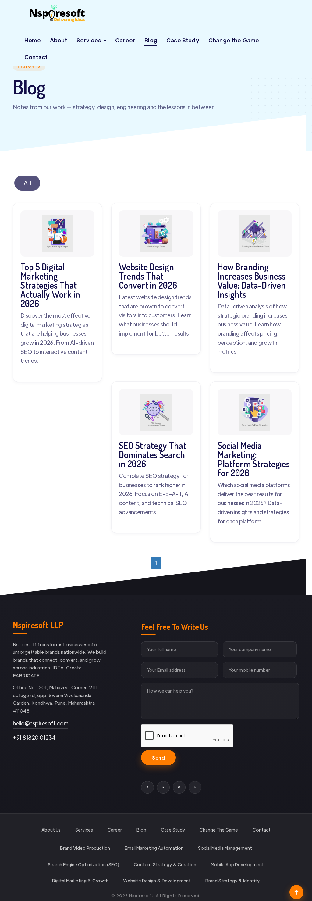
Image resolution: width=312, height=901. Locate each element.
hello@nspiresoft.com (40, 723)
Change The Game (219, 830)
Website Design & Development (157, 881)
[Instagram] (179, 787)
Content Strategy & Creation (165, 864)
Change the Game (235, 40)
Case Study (183, 40)
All (27, 183)
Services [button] (90, 40)
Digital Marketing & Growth (80, 881)
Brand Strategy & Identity (232, 881)
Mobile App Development (237, 864)
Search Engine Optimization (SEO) (83, 864)
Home (32, 40)
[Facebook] (147, 787)
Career (126, 40)
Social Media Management (225, 848)
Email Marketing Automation (154, 848)
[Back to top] (296, 893)
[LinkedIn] (195, 787)
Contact (36, 56)
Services (84, 830)
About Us (51, 830)
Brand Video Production (85, 848)
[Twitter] (163, 787)
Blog (151, 40)
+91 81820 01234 (34, 737)
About (59, 40)
